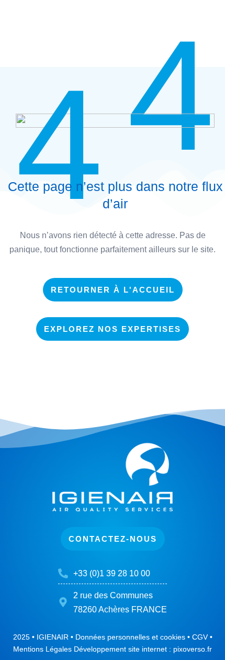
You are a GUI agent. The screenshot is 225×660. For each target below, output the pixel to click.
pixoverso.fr (192, 649)
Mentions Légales (42, 649)
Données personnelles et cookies (130, 637)
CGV (200, 637)
